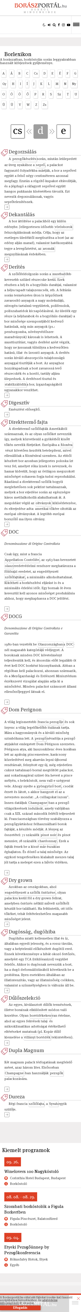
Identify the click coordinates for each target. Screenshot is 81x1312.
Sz (59, 94)
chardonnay (47, 841)
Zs (44, 104)
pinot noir (48, 835)
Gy (4, 83)
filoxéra (66, 444)
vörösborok (63, 226)
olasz (9, 566)
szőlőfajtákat (15, 577)
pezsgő (40, 738)
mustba (58, 274)
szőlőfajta (36, 1103)
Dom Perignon (25, 709)
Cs (36, 73)
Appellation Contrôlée (22, 559)
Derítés (17, 266)
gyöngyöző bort (49, 786)
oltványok (43, 503)
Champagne (37, 802)
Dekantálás (22, 214)
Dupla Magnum (26, 1050)
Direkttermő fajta (28, 422)
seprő (40, 165)
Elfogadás (20, 1308)
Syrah (53, 1103)
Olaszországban (50, 644)
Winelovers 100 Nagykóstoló (31, 1171)
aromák (48, 248)
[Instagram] (63, 25)
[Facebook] (59, 25)
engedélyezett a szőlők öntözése (30, 892)
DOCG (15, 616)
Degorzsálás (23, 151)
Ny (74, 83)
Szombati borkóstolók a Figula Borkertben (34, 1209)
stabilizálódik (15, 384)
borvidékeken (40, 1015)
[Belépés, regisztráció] (49, 25)
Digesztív (19, 402)
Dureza (17, 1096)
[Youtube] (68, 25)
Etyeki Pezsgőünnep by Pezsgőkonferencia (26, 1249)
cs (17, 130)
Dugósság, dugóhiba (32, 931)
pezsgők (56, 1073)
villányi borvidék (37, 1037)
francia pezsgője (50, 722)
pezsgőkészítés (24, 158)
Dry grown (20, 880)
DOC (14, 531)
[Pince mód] (44, 25)
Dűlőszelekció (24, 997)
